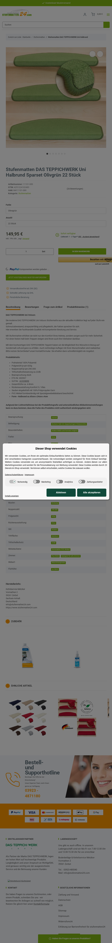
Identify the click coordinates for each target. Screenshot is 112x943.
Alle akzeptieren (91, 492)
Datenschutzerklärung (14, 475)
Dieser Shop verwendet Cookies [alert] (56, 448)
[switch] (12, 481)
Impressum (29, 475)
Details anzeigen (12, 496)
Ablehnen (61, 492)
